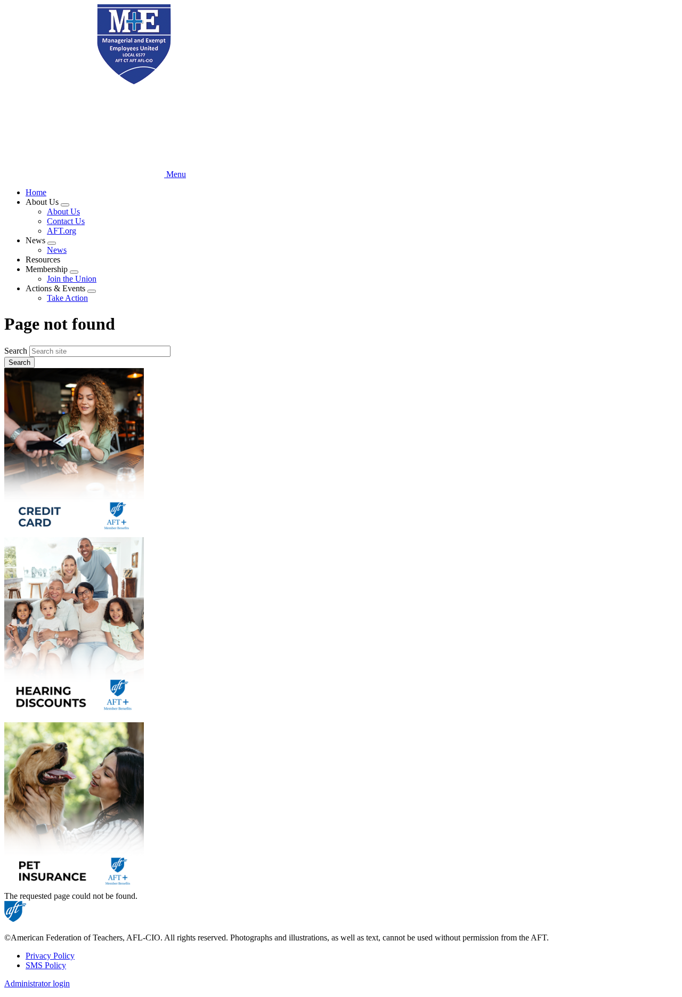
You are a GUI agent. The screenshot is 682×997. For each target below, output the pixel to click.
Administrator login (37, 983)
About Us (63, 211)
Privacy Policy (50, 955)
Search (15, 350)
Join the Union (71, 278)
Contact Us (66, 221)
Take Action (67, 297)
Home (36, 192)
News (57, 249)
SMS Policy (46, 965)
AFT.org (61, 230)
